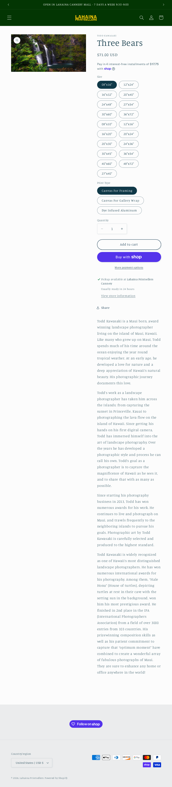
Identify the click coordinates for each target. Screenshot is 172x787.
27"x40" (107, 173)
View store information (118, 295)
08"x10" (107, 124)
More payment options (129, 267)
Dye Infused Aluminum (119, 210)
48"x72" (129, 163)
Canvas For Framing (117, 190)
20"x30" (107, 143)
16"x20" (107, 134)
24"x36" (129, 143)
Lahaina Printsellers (32, 778)
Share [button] (105, 307)
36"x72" (129, 114)
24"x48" (107, 104)
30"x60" (107, 114)
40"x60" (107, 163)
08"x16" (107, 84)
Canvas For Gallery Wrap (120, 200)
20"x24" (129, 134)
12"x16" (129, 124)
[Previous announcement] (8, 4)
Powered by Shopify (56, 778)
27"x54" (129, 104)
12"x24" (129, 84)
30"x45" (107, 153)
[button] (9, 17)
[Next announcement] (163, 4)
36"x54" (129, 153)
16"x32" (107, 94)
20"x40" (129, 94)
